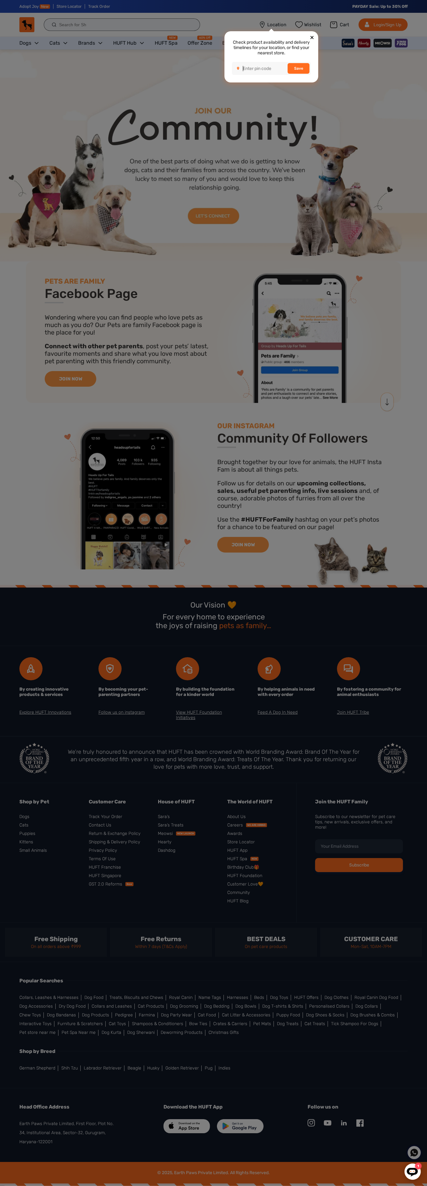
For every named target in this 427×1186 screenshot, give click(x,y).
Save (298, 68)
